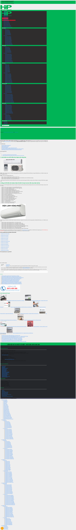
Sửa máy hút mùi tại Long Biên (9, 100)
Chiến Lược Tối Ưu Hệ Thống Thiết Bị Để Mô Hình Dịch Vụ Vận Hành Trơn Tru (13, 337)
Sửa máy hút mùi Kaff (8, 85)
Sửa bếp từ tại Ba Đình (8, 77)
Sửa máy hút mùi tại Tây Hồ (8, 94)
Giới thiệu (3, 391)
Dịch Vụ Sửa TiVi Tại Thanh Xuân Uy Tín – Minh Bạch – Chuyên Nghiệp (12, 338)
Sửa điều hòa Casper (8, 521)
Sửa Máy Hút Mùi (4, 83)
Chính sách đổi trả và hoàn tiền (6, 394)
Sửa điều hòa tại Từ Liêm (8, 110)
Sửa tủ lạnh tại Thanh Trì (8, 433)
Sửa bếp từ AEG (7, 64)
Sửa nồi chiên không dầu (5, 371)
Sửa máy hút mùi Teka (8, 86)
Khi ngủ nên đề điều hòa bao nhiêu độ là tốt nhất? (9, 147)
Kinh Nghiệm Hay (4, 120)
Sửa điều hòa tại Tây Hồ (4, 248)
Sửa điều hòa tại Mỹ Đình (8, 105)
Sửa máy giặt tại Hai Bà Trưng (9, 458)
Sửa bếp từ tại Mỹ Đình (8, 75)
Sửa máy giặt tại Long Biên (8, 58)
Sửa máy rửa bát (5, 16)
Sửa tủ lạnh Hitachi (7, 31)
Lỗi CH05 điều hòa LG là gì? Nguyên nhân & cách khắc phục (10, 280)
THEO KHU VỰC (5, 470)
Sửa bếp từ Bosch (7, 70)
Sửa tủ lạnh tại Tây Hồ (8, 36)
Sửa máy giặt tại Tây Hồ (8, 53)
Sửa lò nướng (5, 14)
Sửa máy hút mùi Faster (8, 489)
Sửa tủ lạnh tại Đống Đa (8, 41)
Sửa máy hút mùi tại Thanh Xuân (9, 102)
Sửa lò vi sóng (5, 405)
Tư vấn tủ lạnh (5, 123)
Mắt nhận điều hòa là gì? (5, 146)
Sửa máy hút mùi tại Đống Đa (9, 95)
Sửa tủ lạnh (3, 366)
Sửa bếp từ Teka (7, 66)
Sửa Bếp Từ (3, 459)
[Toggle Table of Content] (1, 153)
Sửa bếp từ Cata (7, 65)
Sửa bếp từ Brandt (8, 467)
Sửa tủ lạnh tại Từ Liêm (8, 37)
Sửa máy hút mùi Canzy (8, 90)
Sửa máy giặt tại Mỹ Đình (8, 451)
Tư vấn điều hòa (5, 122)
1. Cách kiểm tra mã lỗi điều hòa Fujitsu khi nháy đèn (9, 154)
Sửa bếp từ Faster (7, 67)
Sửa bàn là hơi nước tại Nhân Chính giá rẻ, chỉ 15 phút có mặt (11, 335)
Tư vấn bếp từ (5, 121)
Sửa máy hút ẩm (5, 15)
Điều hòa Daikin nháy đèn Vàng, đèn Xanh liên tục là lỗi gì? (10, 275)
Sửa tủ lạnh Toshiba (7, 32)
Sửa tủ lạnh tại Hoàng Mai (9, 437)
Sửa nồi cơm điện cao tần (6, 24)
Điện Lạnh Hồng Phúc (7, 141)
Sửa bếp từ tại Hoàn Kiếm (8, 81)
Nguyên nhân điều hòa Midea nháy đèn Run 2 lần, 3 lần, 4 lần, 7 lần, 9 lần (12, 148)
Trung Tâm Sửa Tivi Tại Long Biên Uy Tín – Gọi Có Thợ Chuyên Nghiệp (12, 339)
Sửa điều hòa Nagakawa (8, 119)
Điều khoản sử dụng (5, 393)
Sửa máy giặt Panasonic (8, 52)
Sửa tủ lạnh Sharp (7, 423)
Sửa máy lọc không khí (6, 22)
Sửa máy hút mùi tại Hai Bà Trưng (9, 101)
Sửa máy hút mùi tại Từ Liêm (9, 96)
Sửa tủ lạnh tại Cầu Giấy (8, 42)
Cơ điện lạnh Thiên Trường (6, 376)
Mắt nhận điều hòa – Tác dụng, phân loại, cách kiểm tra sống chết (11, 282)
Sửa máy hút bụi (5, 17)
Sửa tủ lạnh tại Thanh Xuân (8, 43)
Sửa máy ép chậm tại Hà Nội (7, 25)
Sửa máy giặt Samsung (8, 445)
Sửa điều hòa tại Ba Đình (8, 108)
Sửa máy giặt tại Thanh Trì (8, 59)
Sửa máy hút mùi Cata (8, 485)
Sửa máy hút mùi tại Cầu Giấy (9, 99)
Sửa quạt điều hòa (5, 18)
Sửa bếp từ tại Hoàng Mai (8, 80)
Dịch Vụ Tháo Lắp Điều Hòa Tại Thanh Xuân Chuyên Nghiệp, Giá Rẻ (12, 340)
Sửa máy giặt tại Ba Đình (8, 455)
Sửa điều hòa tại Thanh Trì (8, 109)
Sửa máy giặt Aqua (8, 442)
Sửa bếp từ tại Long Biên (8, 79)
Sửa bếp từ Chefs (7, 69)
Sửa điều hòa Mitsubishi (8, 524)
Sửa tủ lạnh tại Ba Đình (8, 430)
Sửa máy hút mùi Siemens (9, 492)
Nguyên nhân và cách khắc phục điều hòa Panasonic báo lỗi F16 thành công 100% (14, 341)
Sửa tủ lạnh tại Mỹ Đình (8, 38)
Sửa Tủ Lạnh (5, 12)
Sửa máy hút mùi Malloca (8, 92)
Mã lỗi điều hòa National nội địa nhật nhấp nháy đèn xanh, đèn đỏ (12, 149)
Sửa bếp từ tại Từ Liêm (8, 74)
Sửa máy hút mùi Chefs (8, 89)
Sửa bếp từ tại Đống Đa (8, 474)
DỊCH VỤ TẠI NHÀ (4, 10)
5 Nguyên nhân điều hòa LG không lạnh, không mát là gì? (10, 281)
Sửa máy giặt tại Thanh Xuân (9, 61)
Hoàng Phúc (16, 132)
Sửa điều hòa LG (7, 114)
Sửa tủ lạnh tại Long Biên (8, 40)
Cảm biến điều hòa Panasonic (6, 145)
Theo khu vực (5, 35)
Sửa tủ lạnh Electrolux (8, 34)
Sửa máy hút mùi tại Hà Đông (9, 97)
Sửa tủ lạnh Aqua (7, 30)
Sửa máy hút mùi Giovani (8, 91)
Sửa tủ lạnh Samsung (8, 33)
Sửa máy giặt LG (7, 47)
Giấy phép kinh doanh (5, 354)
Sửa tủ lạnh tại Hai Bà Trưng (9, 44)
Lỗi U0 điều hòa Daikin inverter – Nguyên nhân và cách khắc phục (11, 276)
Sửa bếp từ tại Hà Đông (8, 76)
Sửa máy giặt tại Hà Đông (8, 54)
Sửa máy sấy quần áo (6, 21)
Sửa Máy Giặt (4, 45)
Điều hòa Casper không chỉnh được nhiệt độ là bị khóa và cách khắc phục (13, 277)
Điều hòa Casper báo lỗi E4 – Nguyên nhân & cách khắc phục (11, 279)
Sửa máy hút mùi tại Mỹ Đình (9, 98)
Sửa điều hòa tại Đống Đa (4, 244)
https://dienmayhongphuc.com (9, 359)
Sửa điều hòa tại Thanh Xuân (9, 112)
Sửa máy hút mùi (4, 368)
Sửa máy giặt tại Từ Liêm (8, 56)
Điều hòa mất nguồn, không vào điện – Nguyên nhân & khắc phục (11, 278)
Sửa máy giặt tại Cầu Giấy (8, 55)
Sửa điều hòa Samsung (8, 118)
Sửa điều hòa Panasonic (8, 117)
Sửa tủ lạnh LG (7, 29)
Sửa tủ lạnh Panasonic (8, 426)
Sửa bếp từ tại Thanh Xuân (9, 480)
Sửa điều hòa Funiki (7, 116)
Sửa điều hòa (5, 401)
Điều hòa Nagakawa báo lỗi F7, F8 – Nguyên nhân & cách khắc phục (12, 283)
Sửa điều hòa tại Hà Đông (8, 107)
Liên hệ (3, 390)
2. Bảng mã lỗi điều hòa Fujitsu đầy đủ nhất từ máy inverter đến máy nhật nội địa (13, 155)
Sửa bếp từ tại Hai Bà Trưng (8, 82)
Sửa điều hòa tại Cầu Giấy (8, 106)
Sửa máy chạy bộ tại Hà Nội (7, 26)
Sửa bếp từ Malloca (7, 71)
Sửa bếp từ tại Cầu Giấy (8, 78)
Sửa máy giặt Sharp (7, 48)
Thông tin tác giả (4, 395)
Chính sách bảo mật (5, 392)
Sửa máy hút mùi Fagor (8, 87)
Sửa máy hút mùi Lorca (8, 88)
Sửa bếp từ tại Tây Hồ (8, 73)
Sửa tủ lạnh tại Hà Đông (8, 39)
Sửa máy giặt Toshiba (8, 50)
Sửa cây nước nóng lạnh (6, 23)
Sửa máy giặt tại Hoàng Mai (8, 60)
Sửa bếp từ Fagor (7, 68)
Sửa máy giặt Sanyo (7, 49)
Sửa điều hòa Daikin (7, 115)
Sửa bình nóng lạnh (6, 20)
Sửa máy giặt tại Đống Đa (8, 57)
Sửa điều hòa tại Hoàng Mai (8, 111)
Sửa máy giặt (5, 11)
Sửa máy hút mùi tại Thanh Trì (9, 499)
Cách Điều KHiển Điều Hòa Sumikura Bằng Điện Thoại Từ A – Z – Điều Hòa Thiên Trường (15, 336)
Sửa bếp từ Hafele (7, 72)
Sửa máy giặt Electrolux (8, 51)
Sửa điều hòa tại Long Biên (5, 250)
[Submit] (2, 126)
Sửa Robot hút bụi (5, 19)
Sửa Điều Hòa (4, 103)
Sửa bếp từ (4, 13)
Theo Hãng (4, 46)
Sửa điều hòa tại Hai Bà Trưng (9, 113)
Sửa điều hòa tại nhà (5, 368)
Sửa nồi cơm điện (4, 373)
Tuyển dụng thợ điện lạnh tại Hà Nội (7, 396)
